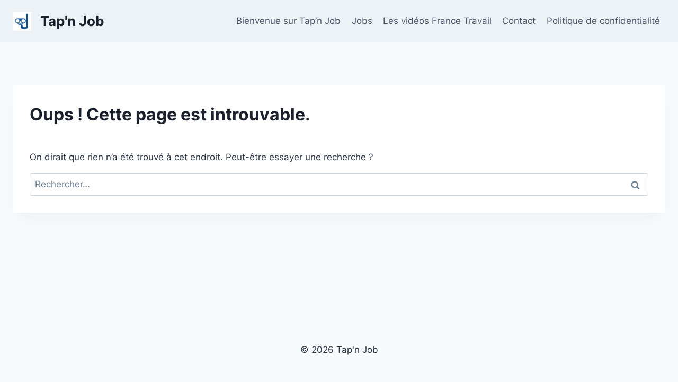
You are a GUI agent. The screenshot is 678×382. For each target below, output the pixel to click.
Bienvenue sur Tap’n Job (288, 20)
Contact (519, 20)
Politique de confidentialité (603, 20)
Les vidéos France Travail (437, 20)
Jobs (362, 20)
